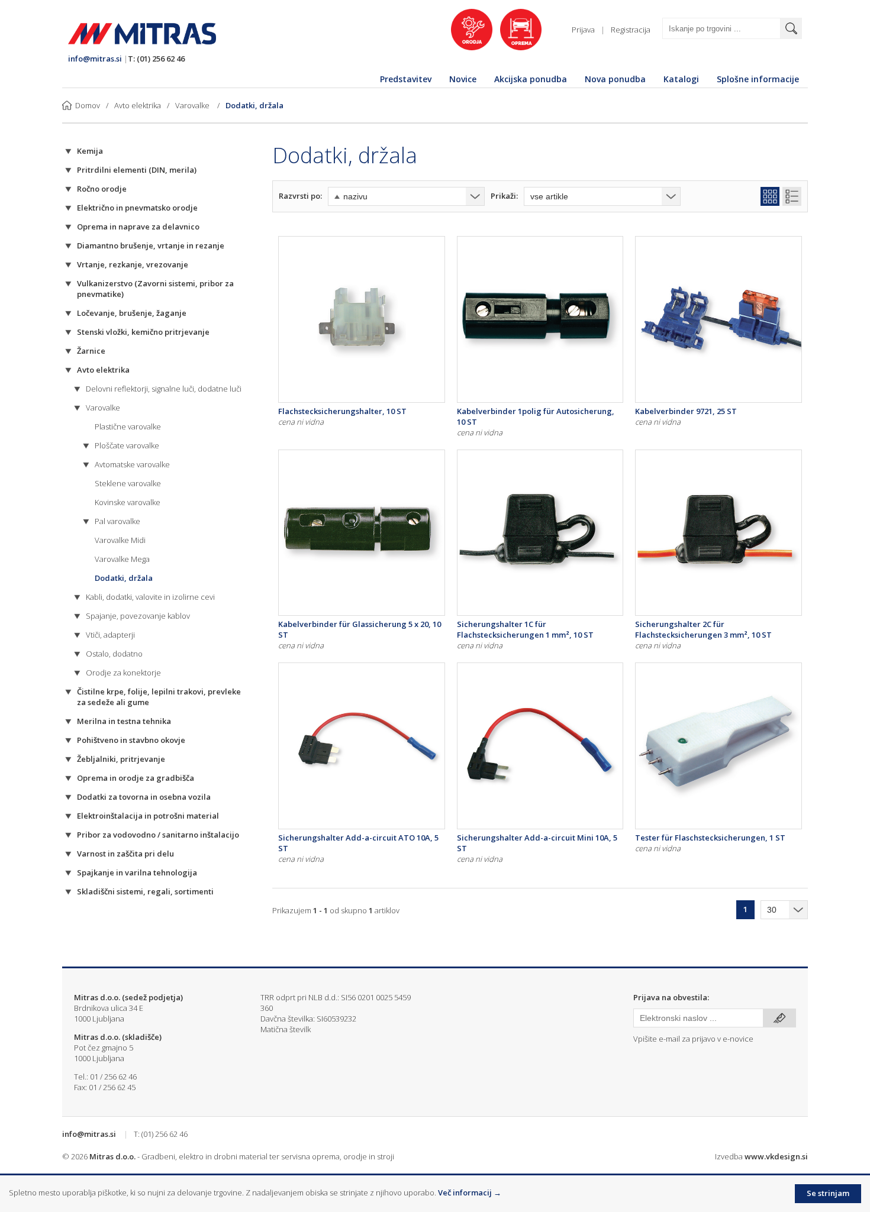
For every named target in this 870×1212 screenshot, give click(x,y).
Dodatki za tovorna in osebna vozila (144, 796)
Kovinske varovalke (127, 502)
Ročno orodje (102, 188)
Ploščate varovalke (127, 445)
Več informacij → (469, 1192)
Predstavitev (405, 79)
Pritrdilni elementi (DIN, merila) (136, 169)
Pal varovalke (117, 521)
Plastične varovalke (128, 426)
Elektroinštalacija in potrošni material (148, 815)
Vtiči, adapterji (110, 634)
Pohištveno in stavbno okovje (131, 740)
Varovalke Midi (120, 540)
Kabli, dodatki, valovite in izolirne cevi (150, 597)
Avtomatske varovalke (132, 464)
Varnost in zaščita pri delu (125, 853)
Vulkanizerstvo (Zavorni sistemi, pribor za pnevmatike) (155, 288)
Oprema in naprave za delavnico (138, 226)
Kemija (90, 151)
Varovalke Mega (122, 559)
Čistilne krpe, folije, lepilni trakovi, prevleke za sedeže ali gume (159, 696)
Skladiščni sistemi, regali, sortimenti (145, 891)
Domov (87, 105)
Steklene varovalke (128, 483)
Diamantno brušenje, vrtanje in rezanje (150, 245)
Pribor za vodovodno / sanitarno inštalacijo (158, 834)
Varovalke (193, 105)
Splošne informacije (758, 79)
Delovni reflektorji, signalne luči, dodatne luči (163, 388)
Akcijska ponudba (530, 79)
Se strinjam (828, 1193)
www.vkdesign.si (776, 1156)
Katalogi (681, 79)
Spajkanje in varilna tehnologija (137, 872)
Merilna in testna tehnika (124, 721)
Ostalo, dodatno (114, 653)
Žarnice (91, 350)
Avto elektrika (137, 105)
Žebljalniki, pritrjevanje (121, 759)
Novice (462, 79)
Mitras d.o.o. (112, 1156)
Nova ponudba (615, 79)
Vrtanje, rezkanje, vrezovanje (132, 264)
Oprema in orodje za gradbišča (135, 778)
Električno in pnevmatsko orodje (137, 207)
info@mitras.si (95, 58)
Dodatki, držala (254, 105)
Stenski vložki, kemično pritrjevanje (143, 332)
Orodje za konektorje (123, 672)
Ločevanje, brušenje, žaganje (131, 313)
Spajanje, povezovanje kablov (138, 615)
